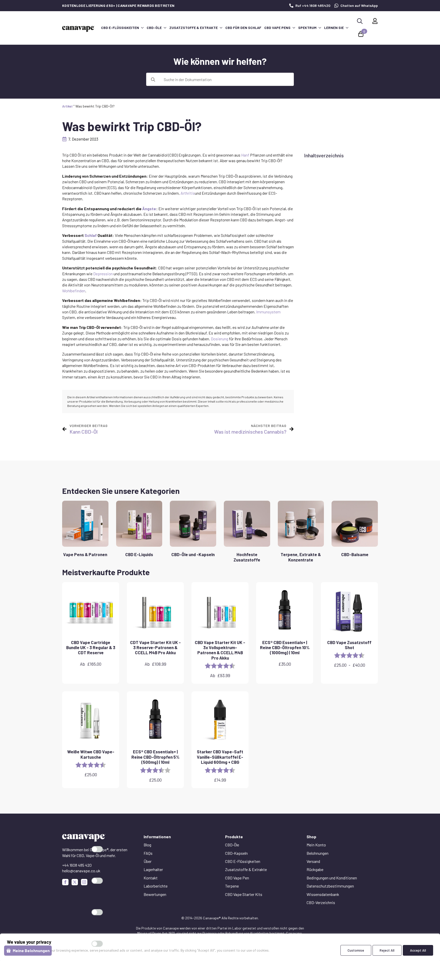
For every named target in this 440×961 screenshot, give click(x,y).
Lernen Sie (334, 27)
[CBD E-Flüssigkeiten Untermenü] (142, 27)
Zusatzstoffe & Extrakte (193, 27)
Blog (147, 844)
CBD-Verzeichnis (321, 902)
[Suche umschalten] (360, 21)
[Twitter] (75, 882)
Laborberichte (156, 885)
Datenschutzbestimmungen (330, 885)
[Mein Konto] (375, 21)
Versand (313, 861)
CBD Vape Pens (277, 27)
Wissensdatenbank (323, 894)
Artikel (67, 106)
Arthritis (188, 193)
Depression (103, 273)
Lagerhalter (153, 869)
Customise (356, 950)
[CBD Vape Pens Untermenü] (294, 27)
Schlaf (91, 235)
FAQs (148, 853)
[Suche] (153, 79)
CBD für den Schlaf (243, 27)
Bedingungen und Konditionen (332, 877)
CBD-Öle (154, 27)
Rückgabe (315, 869)
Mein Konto (316, 844)
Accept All (418, 950)
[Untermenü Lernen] (347, 27)
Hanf (245, 154)
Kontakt (151, 877)
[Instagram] (84, 882)
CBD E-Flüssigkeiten (120, 27)
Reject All (387, 950)
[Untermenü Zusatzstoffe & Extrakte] (221, 27)
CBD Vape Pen (237, 877)
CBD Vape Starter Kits (243, 894)
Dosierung (219, 338)
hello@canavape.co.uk (81, 870)
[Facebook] (65, 882)
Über (148, 861)
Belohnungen (317, 853)
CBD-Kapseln (236, 853)
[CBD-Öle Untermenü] (165, 27)
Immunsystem (268, 311)
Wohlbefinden (73, 290)
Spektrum (307, 27)
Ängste (149, 208)
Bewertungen (155, 894)
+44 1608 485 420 (77, 865)
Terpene (232, 885)
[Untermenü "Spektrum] (320, 27)
